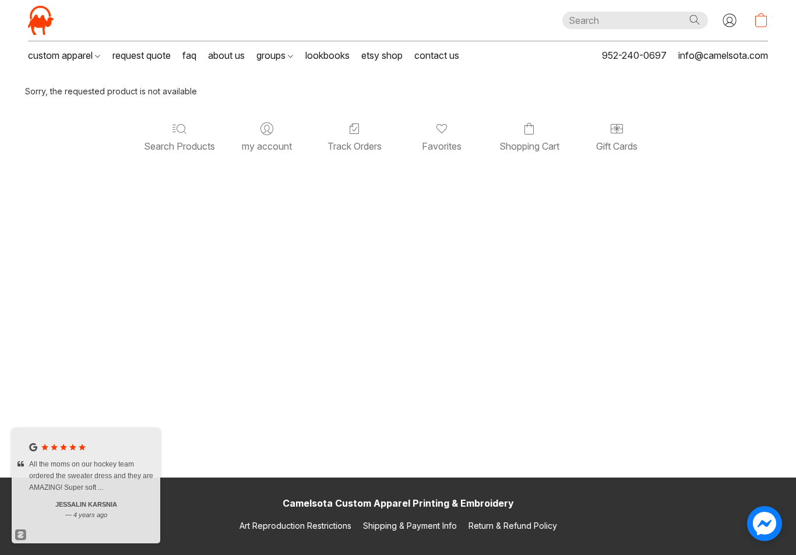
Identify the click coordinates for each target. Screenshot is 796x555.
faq (189, 55)
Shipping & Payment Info (410, 526)
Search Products (179, 146)
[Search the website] (694, 20)
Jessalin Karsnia (86, 504)
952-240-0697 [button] (634, 55)
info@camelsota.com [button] (723, 55)
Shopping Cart (529, 146)
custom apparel (61, 55)
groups (272, 55)
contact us (436, 55)
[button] (41, 20)
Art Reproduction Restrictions (295, 526)
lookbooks (327, 55)
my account (267, 146)
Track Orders (354, 146)
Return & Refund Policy (513, 526)
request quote (141, 55)
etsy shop (382, 55)
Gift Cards (616, 146)
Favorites (442, 146)
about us (226, 55)
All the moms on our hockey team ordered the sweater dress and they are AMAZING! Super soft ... (91, 476)
